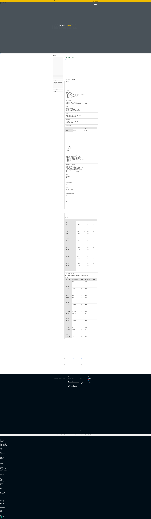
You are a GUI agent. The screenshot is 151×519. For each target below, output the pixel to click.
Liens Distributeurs (2, 446)
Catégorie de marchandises (3, 450)
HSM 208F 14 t (2, 479)
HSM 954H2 (1, 488)
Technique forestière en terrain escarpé (58, 83)
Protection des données (87, 434)
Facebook (53, 0)
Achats (1, 448)
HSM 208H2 (1, 487)
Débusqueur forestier (2, 453)
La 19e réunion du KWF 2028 (72, 386)
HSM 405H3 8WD (2, 484)
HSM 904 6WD (2, 460)
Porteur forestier (2, 474)
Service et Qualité (2, 440)
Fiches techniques (2, 501)
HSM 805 (1, 454)
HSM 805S (1, 458)
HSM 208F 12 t (2, 478)
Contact (65, 28)
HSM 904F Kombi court (3, 467)
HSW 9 (1, 491)
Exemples (1, 495)
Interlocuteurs (1, 441)
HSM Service (1, 511)
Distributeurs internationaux (3, 445)
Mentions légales (83, 434)
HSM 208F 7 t (56, 63)
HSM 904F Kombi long (3, 468)
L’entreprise (64, 25)
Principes (1, 449)
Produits (69, 25)
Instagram (56, 0)
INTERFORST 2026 (71, 379)
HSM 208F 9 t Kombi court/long (4, 470)
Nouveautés (55, 87)
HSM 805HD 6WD (2, 457)
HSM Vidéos (1, 515)
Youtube (55, 0)
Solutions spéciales (56, 85)
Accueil (60, 25)
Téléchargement (56, 89)
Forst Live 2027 (70, 381)
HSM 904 (1, 459)
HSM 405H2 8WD (2, 483)
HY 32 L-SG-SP (2, 493)
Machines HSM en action (3, 514)
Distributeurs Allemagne (3, 444)
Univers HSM (61, 28)
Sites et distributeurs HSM (3, 443)
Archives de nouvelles (2, 507)
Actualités (81, 381)
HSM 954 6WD (2, 469)
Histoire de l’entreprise (3, 439)
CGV (81, 434)
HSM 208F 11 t (2, 477)
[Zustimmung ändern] (1, 517)
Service (55, 91)
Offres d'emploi (2, 442)
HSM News (1, 506)
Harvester (55, 80)
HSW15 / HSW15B (2, 492)
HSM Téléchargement (2, 512)
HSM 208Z (1, 463)
